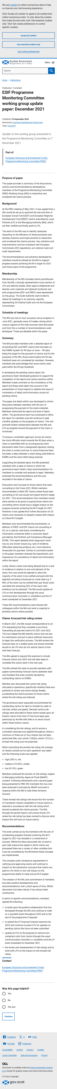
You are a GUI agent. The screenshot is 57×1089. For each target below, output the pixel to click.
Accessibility (7, 1050)
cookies (13, 5)
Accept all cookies (29, 35)
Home (4, 80)
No (9, 1000)
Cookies (40, 1050)
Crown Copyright (9, 1055)
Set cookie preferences (29, 51)
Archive (19, 1050)
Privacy (44, 1055)
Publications (15, 80)
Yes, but (11, 1007)
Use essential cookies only (28, 44)
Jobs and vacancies (28, 1055)
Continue (8, 1016)
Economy (12, 126)
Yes (9, 993)
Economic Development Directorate (28, 122)
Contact (30, 1050)
